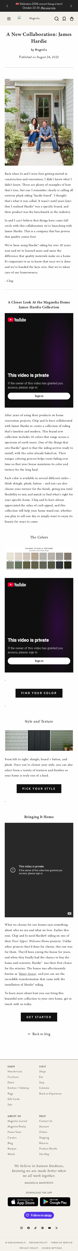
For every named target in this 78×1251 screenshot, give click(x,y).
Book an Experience (50, 1093)
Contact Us (45, 1121)
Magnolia (19, 1242)
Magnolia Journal (17, 1121)
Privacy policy (29, 1248)
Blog (10, 1143)
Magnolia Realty (17, 1126)
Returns (43, 1143)
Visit (42, 1066)
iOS (23, 1201)
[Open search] (56, 18)
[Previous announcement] (7, 6)
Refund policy (38, 1242)
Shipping (44, 1137)
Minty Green (27, 974)
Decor (11, 1082)
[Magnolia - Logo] (33, 18)
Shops (42, 1071)
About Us (14, 1116)
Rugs (10, 1093)
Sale (10, 1104)
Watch (11, 1154)
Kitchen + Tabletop (18, 1088)
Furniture (13, 1077)
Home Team (14, 1132)
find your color (39, 693)
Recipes (12, 1148)
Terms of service (62, 1242)
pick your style (39, 789)
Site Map (44, 1154)
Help (42, 1116)
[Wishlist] (64, 18)
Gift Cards (14, 1099)
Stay (41, 1082)
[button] (9, 19)
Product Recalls (48, 1148)
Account (44, 1126)
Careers (12, 1137)
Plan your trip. (48, 8)
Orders (43, 1132)
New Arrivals (15, 1071)
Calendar (44, 1088)
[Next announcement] (71, 6)
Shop (11, 1066)
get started (39, 1017)
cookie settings (52, 1248)
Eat (41, 1077)
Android (55, 1201)
